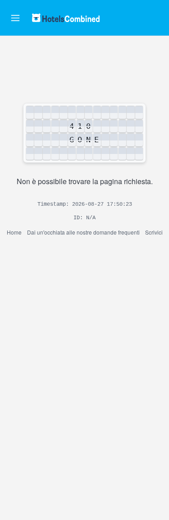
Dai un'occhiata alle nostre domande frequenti (83, 232)
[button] (15, 18)
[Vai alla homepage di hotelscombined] (66, 18)
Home (14, 232)
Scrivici (154, 232)
